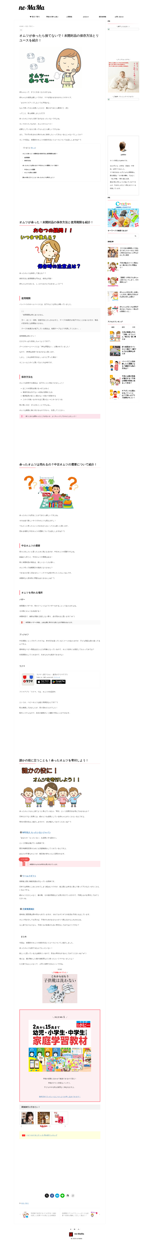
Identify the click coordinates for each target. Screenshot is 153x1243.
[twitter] (47, 1196)
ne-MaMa (79, 1234)
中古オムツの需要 (29, 169)
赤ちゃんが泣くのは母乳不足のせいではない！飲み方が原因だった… (129, 309)
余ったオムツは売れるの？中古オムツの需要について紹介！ (41, 165)
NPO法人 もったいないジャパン (36, 832)
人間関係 (69, 17)
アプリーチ (57, 677)
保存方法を (27, 160)
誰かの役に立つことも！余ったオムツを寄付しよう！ (39, 177)
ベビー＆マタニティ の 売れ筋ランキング (41, 1135)
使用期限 (27, 157)
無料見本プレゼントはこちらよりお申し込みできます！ (60, 1097)
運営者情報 (102, 17)
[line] (62, 1196)
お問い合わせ (119, 17)
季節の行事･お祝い (52, 17)
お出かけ (86, 17)
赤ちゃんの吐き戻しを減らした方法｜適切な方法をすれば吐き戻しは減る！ (129, 294)
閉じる (33, 148)
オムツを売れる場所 (30, 172)
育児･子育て (36, 17)
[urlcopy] (73, 1196)
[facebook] (52, 1196)
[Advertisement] (59, 198)
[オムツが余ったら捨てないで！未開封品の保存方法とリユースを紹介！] (57, 1196)
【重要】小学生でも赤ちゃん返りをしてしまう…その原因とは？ (129, 280)
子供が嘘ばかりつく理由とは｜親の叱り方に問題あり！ (129, 265)
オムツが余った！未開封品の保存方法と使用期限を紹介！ (40, 153)
